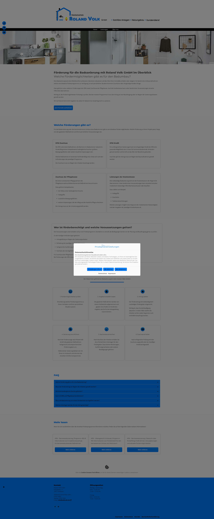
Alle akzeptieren (121, 269)
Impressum (112, 273)
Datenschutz (102, 273)
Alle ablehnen (108, 269)
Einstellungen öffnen (94, 269)
